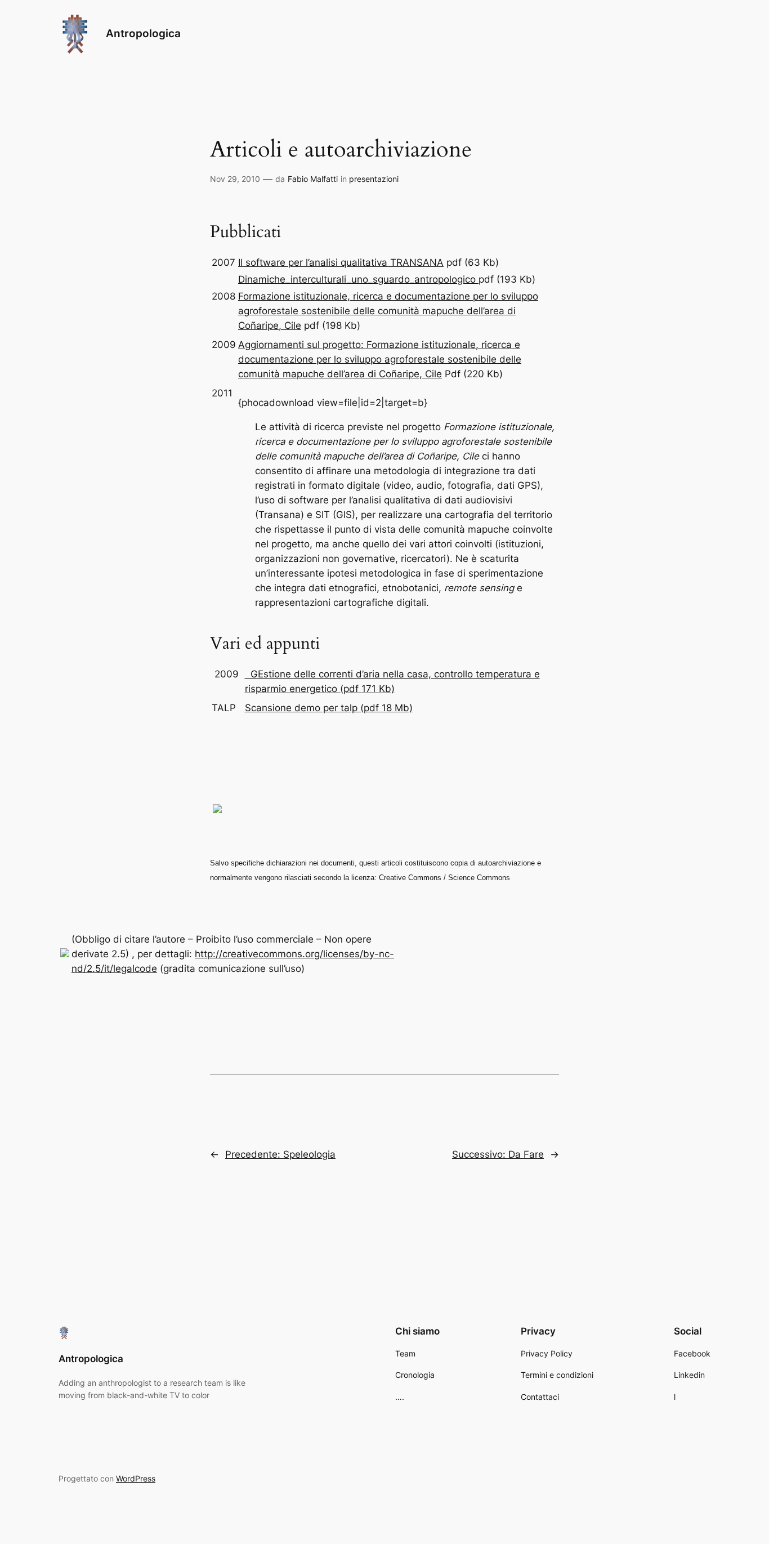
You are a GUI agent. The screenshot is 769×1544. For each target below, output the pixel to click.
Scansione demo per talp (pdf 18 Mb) (329, 707)
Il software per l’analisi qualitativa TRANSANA (341, 262)
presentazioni (374, 179)
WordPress (135, 1478)
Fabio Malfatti (313, 179)
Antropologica (143, 33)
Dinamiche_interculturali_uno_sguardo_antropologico (357, 279)
